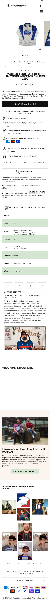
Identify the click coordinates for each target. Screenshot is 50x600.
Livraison (11, 118)
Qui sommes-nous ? (25, 471)
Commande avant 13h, (16, 123)
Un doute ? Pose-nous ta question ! (25, 162)
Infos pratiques (24, 581)
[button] (8, 285)
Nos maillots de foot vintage (24, 564)
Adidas (25, 71)
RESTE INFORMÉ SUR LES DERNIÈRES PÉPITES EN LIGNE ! (24, 572)
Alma (13, 151)
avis (14, 156)
